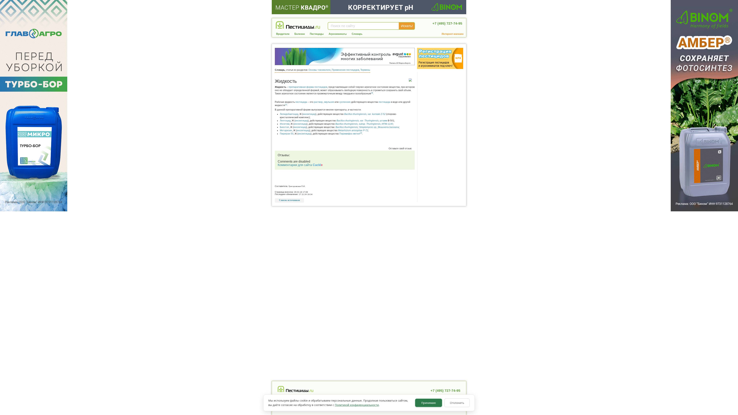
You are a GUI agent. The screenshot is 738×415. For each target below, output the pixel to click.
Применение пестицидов (345, 70)
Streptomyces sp (367, 127)
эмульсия (329, 102)
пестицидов (320, 87)
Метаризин (286, 130)
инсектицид (309, 114)
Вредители (282, 33)
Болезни (299, 33)
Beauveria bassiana (388, 127)
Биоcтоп (284, 127)
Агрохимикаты (338, 33)
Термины (365, 70)
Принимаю (428, 403)
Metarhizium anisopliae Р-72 (353, 130)
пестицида (301, 102)
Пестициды (317, 33)
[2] (361, 133)
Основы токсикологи (319, 70)
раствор (318, 102)
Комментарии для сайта (300, 165)
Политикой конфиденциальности (357, 405)
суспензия (345, 102)
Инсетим (284, 124)
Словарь (357, 33)
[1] (286, 104)
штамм (383, 120)
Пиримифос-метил (349, 133)
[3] (372, 93)
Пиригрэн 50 (286, 133)
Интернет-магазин (453, 33)
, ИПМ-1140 (364, 124)
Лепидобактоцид (289, 114)
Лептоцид (285, 120)
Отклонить (457, 403)
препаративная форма (301, 87)
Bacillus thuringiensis (347, 127)
